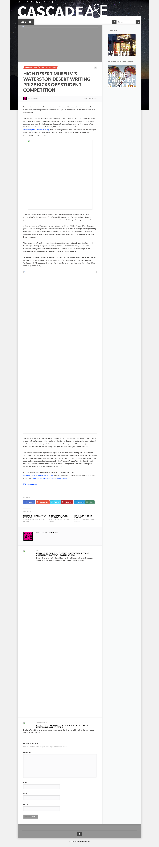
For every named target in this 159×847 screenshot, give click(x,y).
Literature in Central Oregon (47, 67)
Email (25, 794)
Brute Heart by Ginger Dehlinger (83, 516)
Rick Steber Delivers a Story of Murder (34, 516)
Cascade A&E (34, 98)
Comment (27, 752)
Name (25, 783)
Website (26, 805)
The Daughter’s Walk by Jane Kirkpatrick (58, 516)
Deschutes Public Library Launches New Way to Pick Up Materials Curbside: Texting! (62, 726)
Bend (35, 67)
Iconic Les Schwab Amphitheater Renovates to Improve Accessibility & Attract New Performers (62, 554)
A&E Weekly (28, 67)
